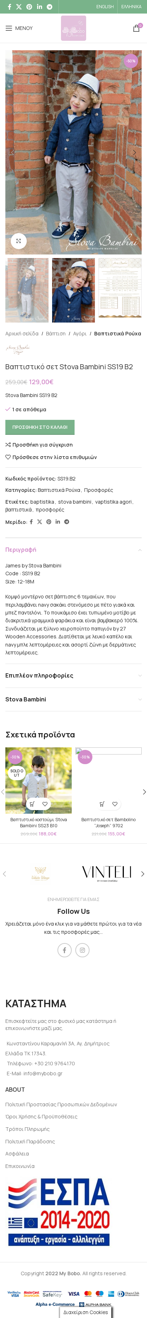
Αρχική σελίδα (22, 333)
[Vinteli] (107, 874)
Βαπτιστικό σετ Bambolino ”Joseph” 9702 (108, 823)
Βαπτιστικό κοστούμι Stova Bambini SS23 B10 (38, 823)
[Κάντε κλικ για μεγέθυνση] (19, 241)
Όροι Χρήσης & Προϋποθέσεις (41, 1116)
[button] (102, 804)
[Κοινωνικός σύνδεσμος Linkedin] (39, 6)
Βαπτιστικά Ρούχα (117, 333)
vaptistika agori (113, 501)
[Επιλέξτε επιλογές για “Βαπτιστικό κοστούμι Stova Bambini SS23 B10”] (32, 804)
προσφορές (50, 509)
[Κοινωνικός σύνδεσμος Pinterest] (29, 6)
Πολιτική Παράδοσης (30, 1141)
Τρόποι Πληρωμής (27, 1129)
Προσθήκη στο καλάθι (39, 427)
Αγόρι (80, 333)
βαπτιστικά (18, 509)
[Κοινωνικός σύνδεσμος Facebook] (9, 6)
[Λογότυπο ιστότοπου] (73, 27)
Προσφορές (98, 489)
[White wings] (40, 874)
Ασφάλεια (17, 1153)
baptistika (42, 501)
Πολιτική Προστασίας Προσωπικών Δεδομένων (61, 1104)
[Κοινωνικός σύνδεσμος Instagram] (82, 950)
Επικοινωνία (20, 1166)
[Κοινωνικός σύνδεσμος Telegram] (49, 6)
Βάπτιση (56, 333)
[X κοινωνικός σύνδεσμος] (19, 6)
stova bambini (74, 501)
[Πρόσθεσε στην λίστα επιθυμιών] (45, 804)
